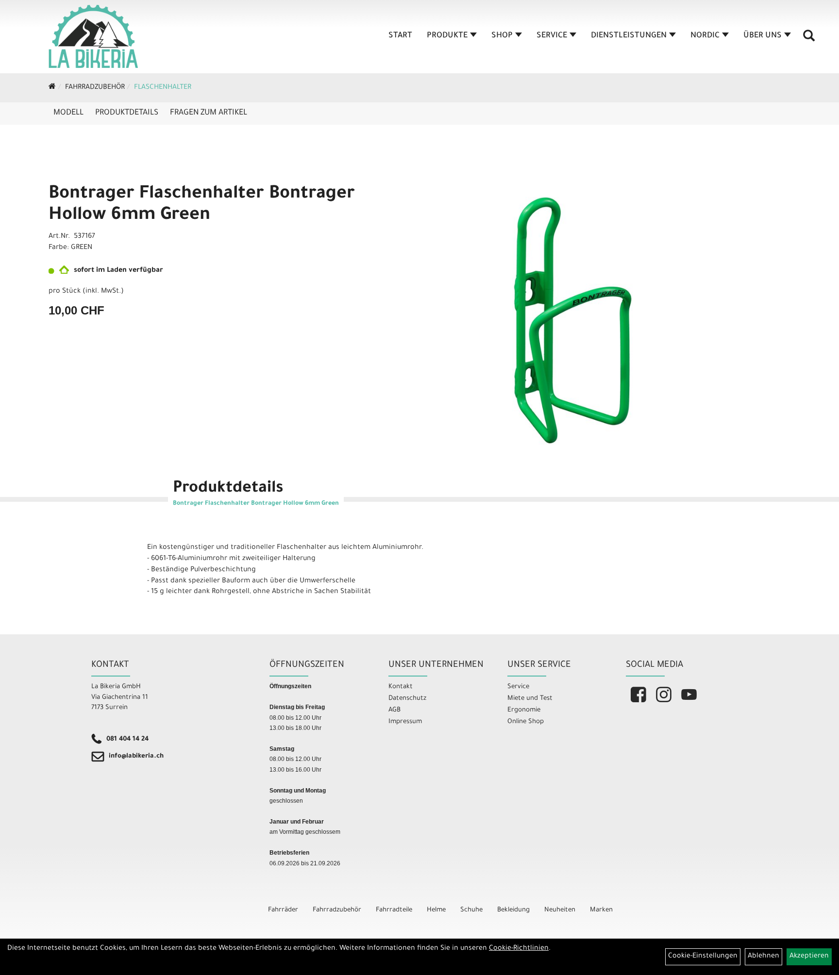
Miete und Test (530, 698)
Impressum (405, 722)
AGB (394, 710)
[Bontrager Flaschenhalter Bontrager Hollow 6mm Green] (574, 320)
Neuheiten (559, 910)
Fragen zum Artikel (208, 113)
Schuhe (471, 910)
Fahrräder (283, 910)
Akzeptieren (809, 956)
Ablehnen (763, 956)
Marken (601, 910)
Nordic (705, 36)
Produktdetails (126, 113)
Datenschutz (407, 698)
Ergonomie (523, 710)
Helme (436, 910)
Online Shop (525, 722)
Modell (68, 113)
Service (552, 36)
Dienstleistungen (629, 36)
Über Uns (762, 36)
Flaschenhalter (162, 88)
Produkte (447, 36)
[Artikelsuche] (809, 39)
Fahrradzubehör (95, 88)
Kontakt (400, 687)
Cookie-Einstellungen (703, 956)
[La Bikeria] (93, 36)
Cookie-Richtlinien (519, 949)
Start (400, 36)
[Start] (52, 88)
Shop (502, 36)
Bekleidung (513, 910)
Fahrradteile (394, 910)
